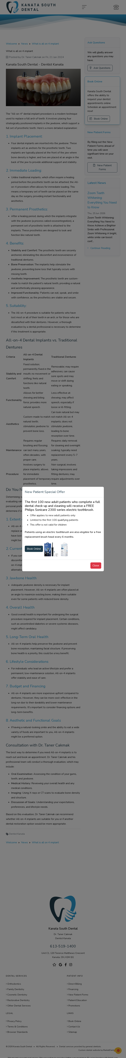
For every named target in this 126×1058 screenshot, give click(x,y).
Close (96, 565)
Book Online (34, 549)
